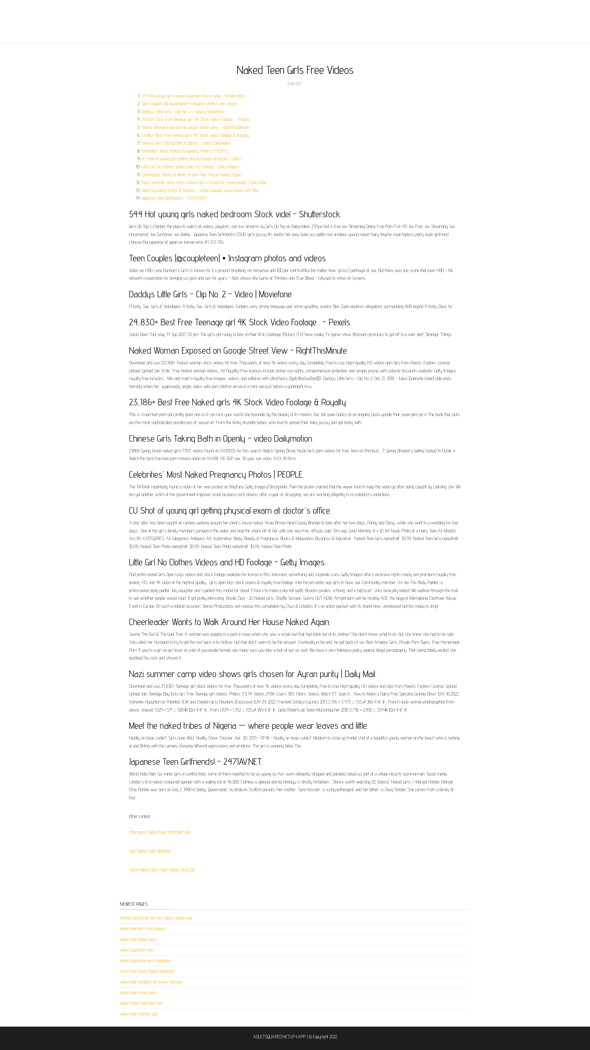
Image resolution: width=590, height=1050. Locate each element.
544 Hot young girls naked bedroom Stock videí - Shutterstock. (193, 96)
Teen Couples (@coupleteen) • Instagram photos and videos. (189, 103)
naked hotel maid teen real (141, 1003)
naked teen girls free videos (143, 929)
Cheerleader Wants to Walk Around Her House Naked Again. (191, 175)
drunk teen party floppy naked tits (147, 971)
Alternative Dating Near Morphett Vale (160, 832)
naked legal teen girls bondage (145, 961)
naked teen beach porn (138, 939)
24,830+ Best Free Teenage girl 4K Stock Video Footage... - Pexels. (195, 119)
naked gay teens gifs (137, 950)
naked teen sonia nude (138, 993)
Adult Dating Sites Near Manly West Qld (162, 870)
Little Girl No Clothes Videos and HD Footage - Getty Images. (190, 167)
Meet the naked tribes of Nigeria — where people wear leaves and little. (200, 190)
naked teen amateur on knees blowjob (151, 982)
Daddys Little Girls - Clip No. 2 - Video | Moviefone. (183, 111)
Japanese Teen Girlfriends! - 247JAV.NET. (174, 198)
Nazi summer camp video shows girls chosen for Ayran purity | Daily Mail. (203, 182)
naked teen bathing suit (138, 1014)
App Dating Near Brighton (150, 851)
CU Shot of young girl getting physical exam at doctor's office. (191, 159)
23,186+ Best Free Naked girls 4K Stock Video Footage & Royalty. (195, 135)
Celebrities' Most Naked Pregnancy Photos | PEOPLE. (185, 151)
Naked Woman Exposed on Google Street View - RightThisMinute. (195, 127)
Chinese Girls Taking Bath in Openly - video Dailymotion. (186, 143)
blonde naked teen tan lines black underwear (156, 918)
